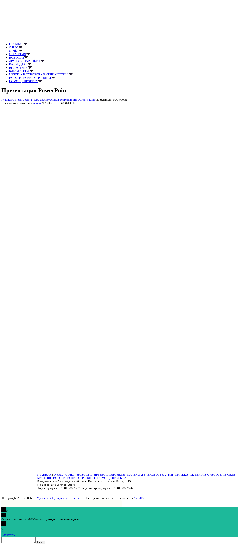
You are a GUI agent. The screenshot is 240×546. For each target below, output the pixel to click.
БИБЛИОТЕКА (178, 474)
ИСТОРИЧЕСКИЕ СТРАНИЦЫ (74, 478)
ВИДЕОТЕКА (156, 474)
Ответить (9, 534)
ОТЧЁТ (70, 474)
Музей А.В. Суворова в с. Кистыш (59, 498)
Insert (40, 542)
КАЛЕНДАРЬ (136, 474)
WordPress (140, 498)
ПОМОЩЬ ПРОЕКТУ (111, 478)
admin (37, 103)
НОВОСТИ (84, 474)
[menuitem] (123, 44)
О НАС (58, 474)
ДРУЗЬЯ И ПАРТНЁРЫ (109, 474)
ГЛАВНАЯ (44, 474)
